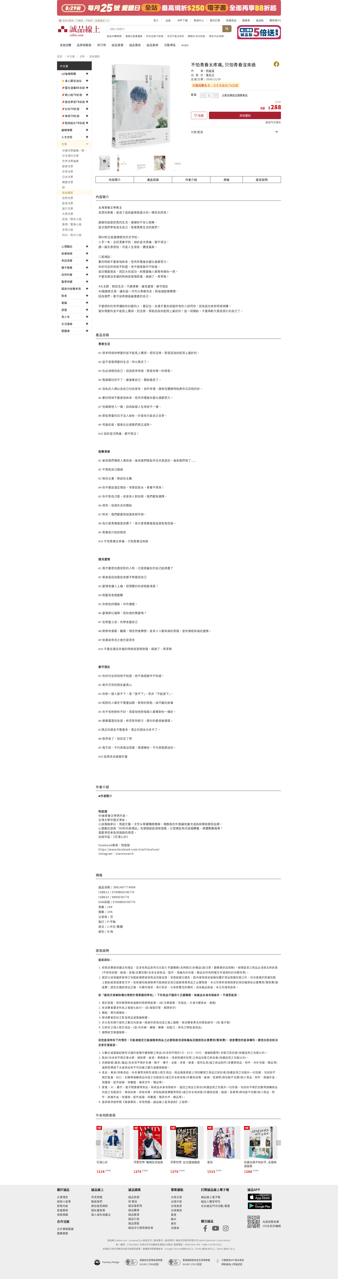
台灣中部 (176, 1201)
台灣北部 (176, 1197)
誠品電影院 (135, 1205)
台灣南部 (176, 1206)
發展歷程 (62, 1210)
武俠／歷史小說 (72, 219)
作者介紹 (191, 179)
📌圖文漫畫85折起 (73, 88)
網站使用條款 (99, 1206)
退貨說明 (262, 179)
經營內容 (62, 1206)
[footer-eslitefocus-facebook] (205, 1228)
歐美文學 (67, 166)
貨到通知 (245, 115)
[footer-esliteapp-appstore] (260, 1196)
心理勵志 (67, 246)
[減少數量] (202, 95)
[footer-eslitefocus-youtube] (215, 1228)
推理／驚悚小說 (72, 224)
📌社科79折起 (70, 109)
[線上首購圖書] (259, 32)
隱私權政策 (98, 1210)
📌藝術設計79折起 (73, 123)
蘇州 (174, 1219)
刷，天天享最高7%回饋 (215, 85)
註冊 (168, 20)
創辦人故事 (64, 1201)
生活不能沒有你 (175, 36)
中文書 (71, 56)
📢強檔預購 (68, 73)
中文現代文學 (70, 155)
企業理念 (62, 1197)
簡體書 (65, 331)
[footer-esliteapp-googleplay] (260, 1205)
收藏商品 (231, 20)
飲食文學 (67, 203)
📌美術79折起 (70, 116)
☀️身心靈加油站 (71, 80)
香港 (174, 1214)
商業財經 (67, 253)
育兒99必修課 (216, 36)
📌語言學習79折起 (73, 102)
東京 (174, 1223)
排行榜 (101, 45)
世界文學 (67, 171)
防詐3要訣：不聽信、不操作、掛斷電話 (86, 20)
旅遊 (64, 310)
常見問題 (96, 1197)
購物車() (275, 20)
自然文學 (67, 198)
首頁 (59, 56)
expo (185, 45)
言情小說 (67, 229)
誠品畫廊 (152, 45)
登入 (156, 20)
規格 (227, 179)
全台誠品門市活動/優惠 (215, 1206)
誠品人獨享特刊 (211, 1201)
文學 (82, 56)
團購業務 (62, 1233)
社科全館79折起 (154, 36)
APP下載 (182, 20)
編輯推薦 (67, 130)
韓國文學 (67, 182)
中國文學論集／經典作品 (77, 150)
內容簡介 (115, 179)
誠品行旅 (133, 1219)
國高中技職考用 (71, 288)
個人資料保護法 (101, 1214)
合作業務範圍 (65, 1229)
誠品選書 (117, 45)
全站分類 (65, 45)
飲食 (64, 295)
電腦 (64, 302)
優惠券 (246, 20)
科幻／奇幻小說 (72, 235)
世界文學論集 (70, 161)
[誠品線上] (79, 31)
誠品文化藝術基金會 (140, 1227)
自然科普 (67, 274)
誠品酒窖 (133, 1223)
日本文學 (67, 177)
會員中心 (199, 20)
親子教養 (67, 267)
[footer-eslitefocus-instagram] (225, 1228)
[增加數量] (216, 95)
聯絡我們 (96, 1201)
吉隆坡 (175, 1228)
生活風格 (67, 324)
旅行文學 (67, 208)
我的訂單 (215, 20)
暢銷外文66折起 (196, 36)
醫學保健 (67, 281)
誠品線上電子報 (211, 1197)
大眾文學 (67, 213)
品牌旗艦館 (84, 45)
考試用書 (67, 260)
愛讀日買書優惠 (134, 36)
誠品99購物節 (114, 36)
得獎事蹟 (62, 1214)
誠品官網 (133, 1197)
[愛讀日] (169, 8)
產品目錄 (153, 179)
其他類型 (94, 56)
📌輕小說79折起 (71, 95)
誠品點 (260, 20)
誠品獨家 (135, 45)
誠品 (134, 1201)
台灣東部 (176, 1210)
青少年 (65, 317)
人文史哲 (67, 137)
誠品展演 (133, 1214)
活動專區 (170, 45)
